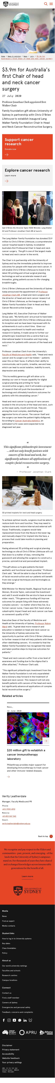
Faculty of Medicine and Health (17, 354)
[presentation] (28, 740)
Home (3, 56)
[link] (27, 916)
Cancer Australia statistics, (27, 420)
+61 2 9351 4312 (8, 809)
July (32, 56)
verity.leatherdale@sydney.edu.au (16, 823)
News (25, 56)
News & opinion (14, 56)
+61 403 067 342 (9, 816)
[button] (45, 4)
